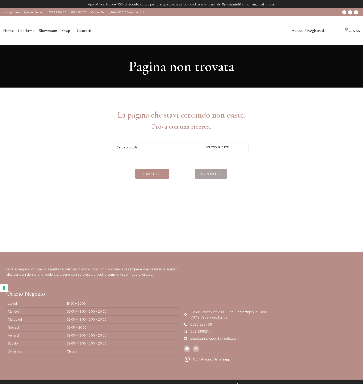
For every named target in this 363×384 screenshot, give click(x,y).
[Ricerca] (329, 30)
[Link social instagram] (350, 12)
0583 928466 (57, 12)
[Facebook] (187, 348)
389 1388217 (78, 12)
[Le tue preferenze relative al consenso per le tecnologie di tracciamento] (4, 288)
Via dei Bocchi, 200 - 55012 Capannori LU (117, 12)
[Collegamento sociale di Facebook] (344, 12)
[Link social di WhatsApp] (356, 12)
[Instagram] (196, 348)
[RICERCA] (244, 147)
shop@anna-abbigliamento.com (23, 12)
